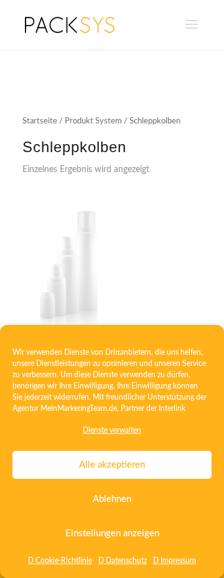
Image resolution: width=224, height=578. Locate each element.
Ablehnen (112, 499)
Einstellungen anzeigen (112, 533)
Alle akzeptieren (112, 465)
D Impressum (174, 560)
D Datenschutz (122, 560)
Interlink (172, 408)
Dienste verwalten (112, 430)
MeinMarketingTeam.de (78, 408)
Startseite (39, 121)
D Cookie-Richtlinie (60, 560)
